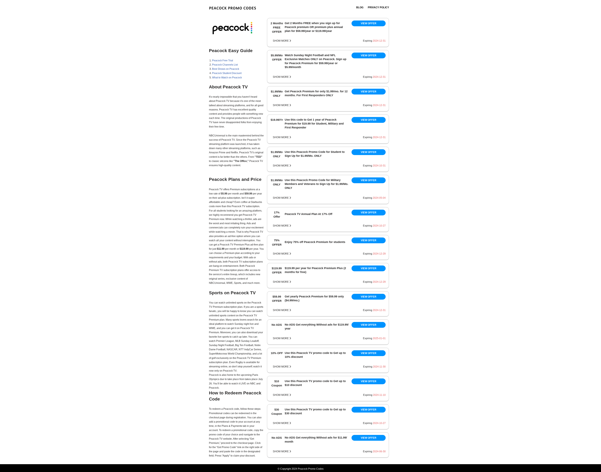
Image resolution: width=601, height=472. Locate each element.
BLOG (359, 7)
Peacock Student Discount (226, 73)
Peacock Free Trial (222, 60)
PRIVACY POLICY (378, 7)
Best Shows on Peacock (225, 69)
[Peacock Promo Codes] (236, 7)
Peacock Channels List (225, 64)
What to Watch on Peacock (227, 77)
